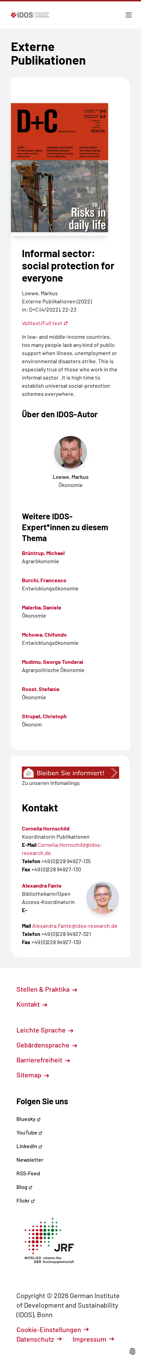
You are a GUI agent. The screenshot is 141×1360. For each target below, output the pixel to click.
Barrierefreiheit (40, 1060)
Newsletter (29, 1159)
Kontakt (28, 1004)
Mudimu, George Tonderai (52, 661)
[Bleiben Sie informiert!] (70, 773)
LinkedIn (27, 1146)
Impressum (89, 1339)
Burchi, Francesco (44, 580)
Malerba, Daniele (41, 607)
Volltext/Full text (42, 323)
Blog (22, 1186)
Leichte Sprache (41, 1030)
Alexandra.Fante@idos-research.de (74, 925)
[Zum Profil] (102, 898)
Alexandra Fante (42, 885)
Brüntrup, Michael (43, 553)
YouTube (27, 1132)
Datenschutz (35, 1339)
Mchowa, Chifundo (44, 634)
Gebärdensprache (43, 1045)
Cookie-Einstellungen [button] (48, 1329)
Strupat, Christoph (44, 716)
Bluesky (26, 1118)
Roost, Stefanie (41, 689)
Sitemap (29, 1075)
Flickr (23, 1200)
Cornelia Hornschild (45, 828)
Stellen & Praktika (43, 989)
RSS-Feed (28, 1173)
